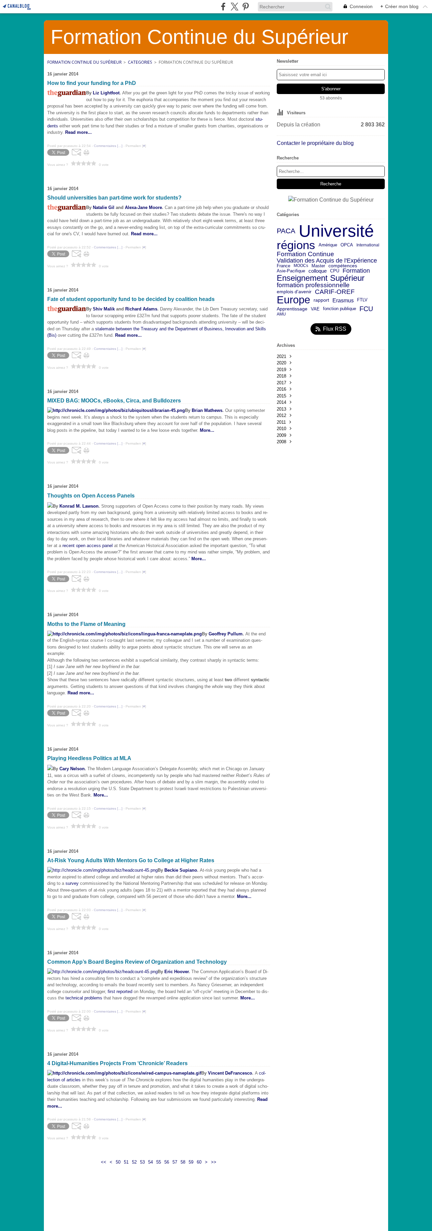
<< (103, 1162)
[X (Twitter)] (234, 6)
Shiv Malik (104, 308)
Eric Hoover (176, 971)
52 (134, 1162)
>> (213, 1162)
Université (336, 230)
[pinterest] (245, 6)
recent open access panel (87, 545)
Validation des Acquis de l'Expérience (327, 261)
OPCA (347, 245)
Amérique (328, 245)
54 (150, 1162)
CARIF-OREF (335, 292)
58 (183, 1162)
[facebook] (223, 6)
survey (72, 883)
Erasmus (343, 300)
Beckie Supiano (180, 870)
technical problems (83, 997)
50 (118, 1162)
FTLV (362, 300)
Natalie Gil (103, 207)
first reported (120, 991)
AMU (281, 314)
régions (296, 245)
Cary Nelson (72, 768)
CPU (334, 271)
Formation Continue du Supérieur (84, 62)
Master (318, 266)
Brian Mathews (207, 410)
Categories (140, 62)
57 (174, 1162)
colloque (317, 271)
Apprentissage (292, 309)
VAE (315, 309)
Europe (293, 300)
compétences (342, 266)
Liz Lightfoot (106, 92)
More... (198, 558)
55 (158, 1162)
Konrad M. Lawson (79, 506)
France (283, 266)
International (367, 245)
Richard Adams (141, 308)
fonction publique (339, 309)
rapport (321, 300)
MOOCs (301, 266)
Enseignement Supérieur (320, 278)
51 (126, 1162)
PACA (286, 231)
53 (142, 1162)
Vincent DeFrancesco (230, 1073)
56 (166, 1162)
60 (199, 1162)
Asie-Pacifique (291, 271)
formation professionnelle (313, 285)
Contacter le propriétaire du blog (315, 143)
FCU (366, 308)
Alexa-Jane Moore (143, 207)
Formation (356, 271)
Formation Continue (305, 254)
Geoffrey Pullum (226, 633)
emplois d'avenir (294, 292)
